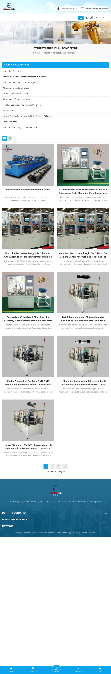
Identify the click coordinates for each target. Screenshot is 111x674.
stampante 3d (9, 111)
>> (65, 466)
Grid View (4, 138)
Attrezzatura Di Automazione (16, 99)
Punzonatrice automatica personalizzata (28, 190)
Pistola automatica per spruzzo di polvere (22, 105)
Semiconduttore (10, 122)
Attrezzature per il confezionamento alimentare (25, 77)
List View (10, 138)
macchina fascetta (12, 71)
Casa (37, 53)
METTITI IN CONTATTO (56, 668)
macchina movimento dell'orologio (19, 82)
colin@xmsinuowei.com (97, 8)
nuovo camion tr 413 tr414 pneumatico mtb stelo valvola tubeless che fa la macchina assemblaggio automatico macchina (28, 447)
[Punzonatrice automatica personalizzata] (28, 165)
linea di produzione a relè (15, 94)
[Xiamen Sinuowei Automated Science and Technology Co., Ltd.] (9, 6)
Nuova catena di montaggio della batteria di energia (28, 116)
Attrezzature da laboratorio (16, 88)
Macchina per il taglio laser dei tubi (20, 127)
